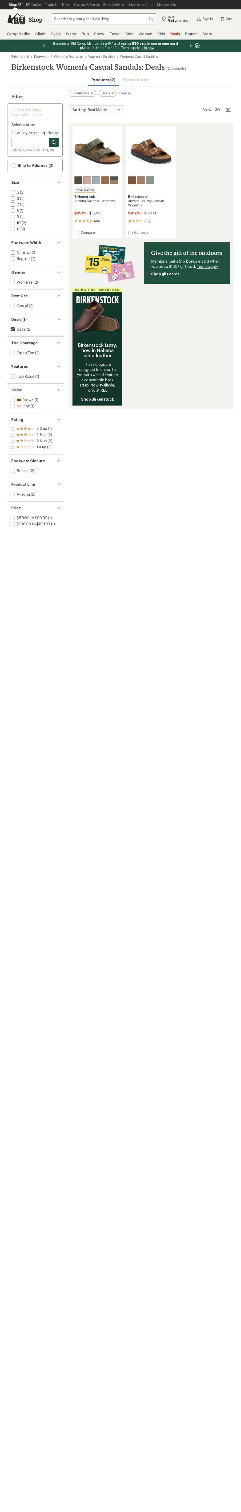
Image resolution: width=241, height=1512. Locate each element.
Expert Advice (136, 79)
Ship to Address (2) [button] (35, 165)
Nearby (53, 133)
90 (228, 109)
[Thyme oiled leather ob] (78, 180)
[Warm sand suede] (141, 180)
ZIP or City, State (24, 133)
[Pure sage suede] (150, 180)
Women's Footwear (68, 57)
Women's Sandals (101, 57)
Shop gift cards (165, 274)
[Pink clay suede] (87, 180)
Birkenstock (20, 57)
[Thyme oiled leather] (114, 180)
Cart (229, 19)
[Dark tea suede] (132, 180)
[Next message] (190, 45)
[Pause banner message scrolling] (196, 45)
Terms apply (207, 266)
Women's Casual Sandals (139, 57)
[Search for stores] (54, 142)
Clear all (125, 93)
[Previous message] (44, 45)
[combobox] (104, 18)
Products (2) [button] (103, 79)
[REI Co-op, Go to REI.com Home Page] (16, 18)
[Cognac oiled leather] (105, 180)
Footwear (41, 57)
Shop (35, 19)
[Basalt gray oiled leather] (96, 180)
